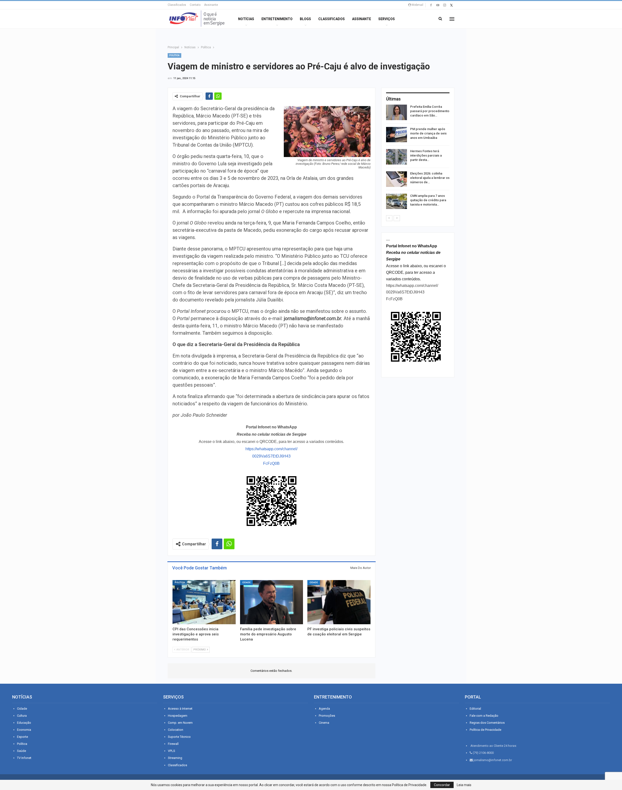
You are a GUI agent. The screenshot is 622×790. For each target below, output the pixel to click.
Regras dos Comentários (487, 722)
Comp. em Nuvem (180, 722)
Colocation (175, 730)
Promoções (327, 715)
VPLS (171, 751)
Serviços (386, 19)
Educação (24, 722)
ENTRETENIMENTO (277, 19)
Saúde (21, 751)
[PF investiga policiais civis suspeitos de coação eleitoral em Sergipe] (339, 602)
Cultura (22, 715)
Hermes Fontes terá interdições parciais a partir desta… (426, 155)
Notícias (246, 19)
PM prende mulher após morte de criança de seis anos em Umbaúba (428, 133)
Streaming (175, 758)
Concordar (442, 785)
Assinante (211, 5)
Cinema (324, 722)
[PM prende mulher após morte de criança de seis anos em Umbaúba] (396, 134)
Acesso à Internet (180, 708)
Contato (195, 5)
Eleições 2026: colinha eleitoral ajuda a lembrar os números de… (429, 178)
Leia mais (464, 785)
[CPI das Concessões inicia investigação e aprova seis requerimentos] (204, 602)
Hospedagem (177, 715)
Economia (24, 730)
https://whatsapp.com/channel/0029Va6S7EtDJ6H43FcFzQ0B (271, 456)
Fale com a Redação (484, 715)
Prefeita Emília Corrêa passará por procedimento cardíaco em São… (429, 111)
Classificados (177, 5)
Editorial (475, 708)
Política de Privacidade (485, 730)
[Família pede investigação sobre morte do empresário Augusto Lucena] (271, 602)
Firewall (173, 744)
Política (174, 55)
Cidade (246, 582)
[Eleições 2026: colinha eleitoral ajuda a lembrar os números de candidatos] (396, 179)
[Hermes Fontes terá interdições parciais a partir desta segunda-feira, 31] (396, 157)
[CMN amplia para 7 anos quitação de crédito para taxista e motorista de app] (396, 201)
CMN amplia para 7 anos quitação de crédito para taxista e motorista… (428, 200)
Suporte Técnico (179, 737)
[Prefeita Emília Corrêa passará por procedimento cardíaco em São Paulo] (396, 112)
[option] (417, 158)
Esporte (22, 737)
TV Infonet (24, 758)
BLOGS (305, 19)
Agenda (324, 708)
